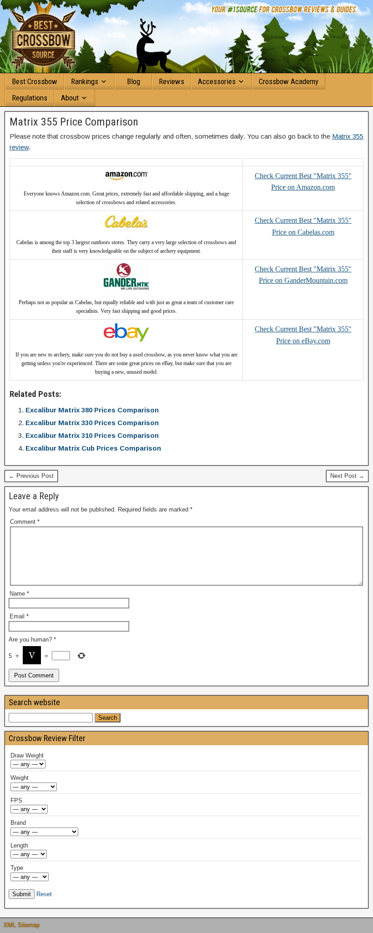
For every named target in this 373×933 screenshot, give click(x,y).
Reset (44, 894)
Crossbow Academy (288, 81)
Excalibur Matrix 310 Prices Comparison (92, 435)
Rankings (84, 81)
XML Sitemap (22, 925)
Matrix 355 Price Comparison (74, 121)
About (70, 97)
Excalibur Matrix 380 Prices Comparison (92, 410)
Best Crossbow (34, 81)
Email (19, 616)
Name (19, 593)
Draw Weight (27, 755)
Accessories (217, 81)
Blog (133, 81)
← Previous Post (31, 475)
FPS (16, 800)
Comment (25, 521)
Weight (19, 777)
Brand (18, 822)
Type (16, 867)
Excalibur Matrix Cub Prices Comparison (93, 448)
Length (19, 845)
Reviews (171, 81)
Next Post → (347, 475)
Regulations (29, 97)
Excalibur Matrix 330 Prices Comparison (92, 422)
